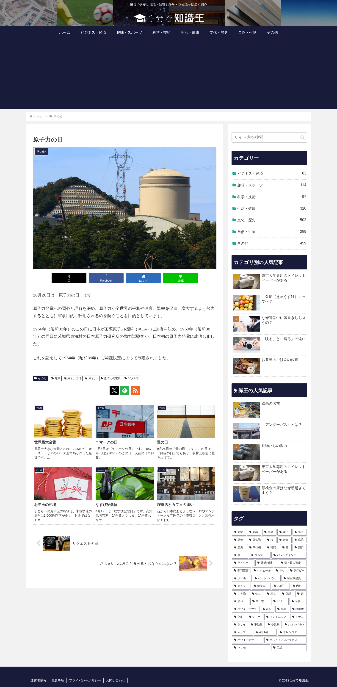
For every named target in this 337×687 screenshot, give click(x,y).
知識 (57, 378)
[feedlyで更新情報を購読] (124, 390)
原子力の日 (74, 378)
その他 (42, 378)
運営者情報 (38, 680)
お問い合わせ (115, 680)
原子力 (92, 378)
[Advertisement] (168, 77)
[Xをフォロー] (114, 390)
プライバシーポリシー (85, 680)
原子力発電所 (112, 378)
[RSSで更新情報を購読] (135, 390)
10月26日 (134, 378)
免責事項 (57, 680)
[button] (302, 137)
